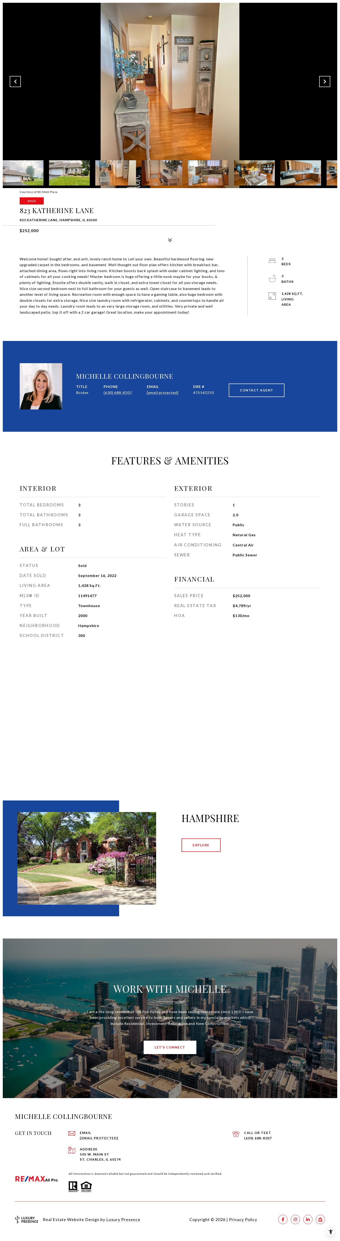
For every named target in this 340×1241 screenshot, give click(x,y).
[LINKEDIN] (307, 1219)
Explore (201, 845)
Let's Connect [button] (170, 1047)
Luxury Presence (123, 1219)
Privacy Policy (243, 1219)
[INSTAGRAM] (295, 1219)
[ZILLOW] (320, 1219)
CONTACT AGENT (256, 390)
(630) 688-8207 (118, 392)
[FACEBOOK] (282, 1219)
